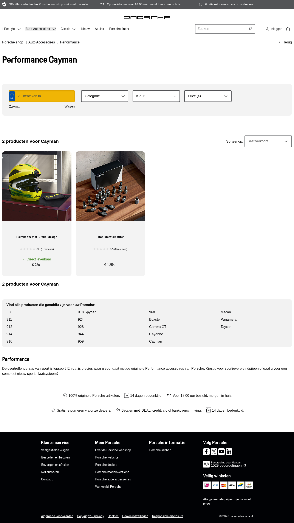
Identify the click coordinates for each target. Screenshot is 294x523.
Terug (287, 42)
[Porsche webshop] (147, 17)
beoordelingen (227, 465)
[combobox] (221, 29)
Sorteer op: (234, 141)
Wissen (70, 106)
